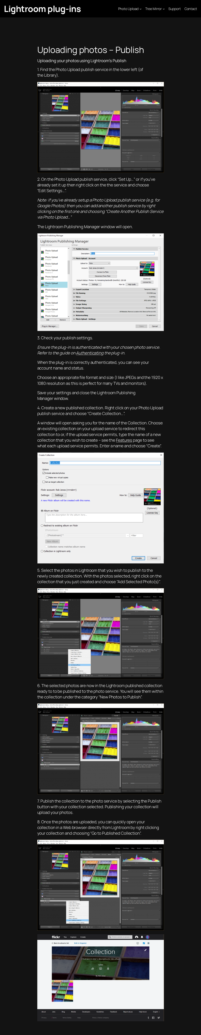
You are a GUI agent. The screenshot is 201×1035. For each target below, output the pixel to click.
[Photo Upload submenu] (141, 9)
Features (124, 440)
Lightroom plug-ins (42, 9)
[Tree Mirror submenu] (164, 9)
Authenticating (89, 353)
